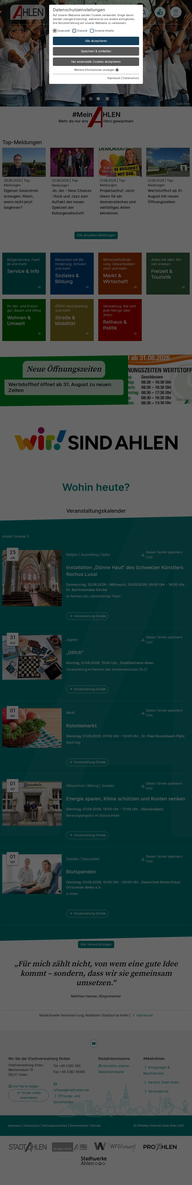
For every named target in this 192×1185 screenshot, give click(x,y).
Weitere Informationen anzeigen (94, 69)
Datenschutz (131, 78)
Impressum (114, 78)
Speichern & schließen (96, 51)
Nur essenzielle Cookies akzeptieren (96, 61)
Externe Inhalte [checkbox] (104, 30)
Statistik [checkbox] (82, 30)
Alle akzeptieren (96, 41)
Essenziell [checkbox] (64, 30)
